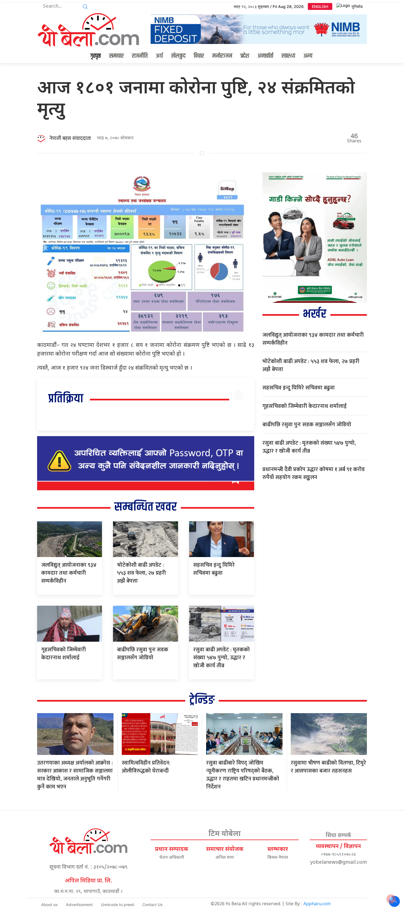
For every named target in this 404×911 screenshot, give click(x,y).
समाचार (116, 56)
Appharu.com (317, 904)
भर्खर (314, 314)
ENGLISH (320, 6)
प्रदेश (244, 56)
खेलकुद (178, 56)
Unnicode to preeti (117, 904)
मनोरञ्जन (222, 56)
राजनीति (140, 56)
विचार (199, 56)
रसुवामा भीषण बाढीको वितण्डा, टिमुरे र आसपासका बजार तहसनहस (328, 767)
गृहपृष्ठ (95, 56)
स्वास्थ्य (288, 56)
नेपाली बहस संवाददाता (70, 138)
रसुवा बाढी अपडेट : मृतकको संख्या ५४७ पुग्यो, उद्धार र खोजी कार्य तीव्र (221, 657)
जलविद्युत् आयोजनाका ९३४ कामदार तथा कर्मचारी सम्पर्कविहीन (68, 573)
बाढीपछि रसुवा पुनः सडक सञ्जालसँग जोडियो (142, 653)
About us (49, 904)
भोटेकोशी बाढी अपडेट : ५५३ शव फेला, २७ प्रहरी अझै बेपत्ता (141, 573)
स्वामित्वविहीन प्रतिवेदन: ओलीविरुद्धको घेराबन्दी (146, 767)
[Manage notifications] (391, 899)
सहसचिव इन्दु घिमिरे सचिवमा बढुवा (214, 569)
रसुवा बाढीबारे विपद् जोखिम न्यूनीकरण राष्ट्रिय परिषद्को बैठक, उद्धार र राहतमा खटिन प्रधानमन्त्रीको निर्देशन (242, 774)
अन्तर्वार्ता (265, 56)
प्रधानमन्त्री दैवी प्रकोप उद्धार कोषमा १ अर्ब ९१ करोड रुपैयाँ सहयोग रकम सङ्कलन (313, 473)
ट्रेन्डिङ (202, 700)
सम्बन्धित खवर (145, 507)
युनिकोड (357, 6)
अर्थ (159, 56)
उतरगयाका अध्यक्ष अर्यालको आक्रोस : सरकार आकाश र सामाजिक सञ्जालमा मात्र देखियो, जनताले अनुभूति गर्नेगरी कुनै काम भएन (75, 774)
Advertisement (79, 904)
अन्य (307, 56)
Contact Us (152, 904)
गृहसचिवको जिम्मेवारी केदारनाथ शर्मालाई (63, 653)
